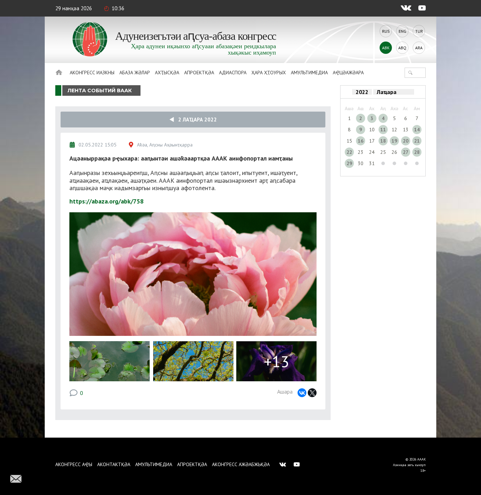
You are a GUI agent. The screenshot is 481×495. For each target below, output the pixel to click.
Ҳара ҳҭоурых (268, 72)
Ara (419, 47)
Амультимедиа (309, 72)
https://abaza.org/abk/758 (106, 201)
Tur (419, 31)
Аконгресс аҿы (73, 464)
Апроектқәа (199, 72)
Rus (386, 31)
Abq (402, 47)
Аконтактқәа (113, 464)
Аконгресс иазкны (92, 72)
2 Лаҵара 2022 (195, 119)
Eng (402, 31)
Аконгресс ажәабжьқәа (241, 464)
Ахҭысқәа (167, 72)
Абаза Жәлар (134, 72)
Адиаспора (232, 72)
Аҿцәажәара (348, 72)
